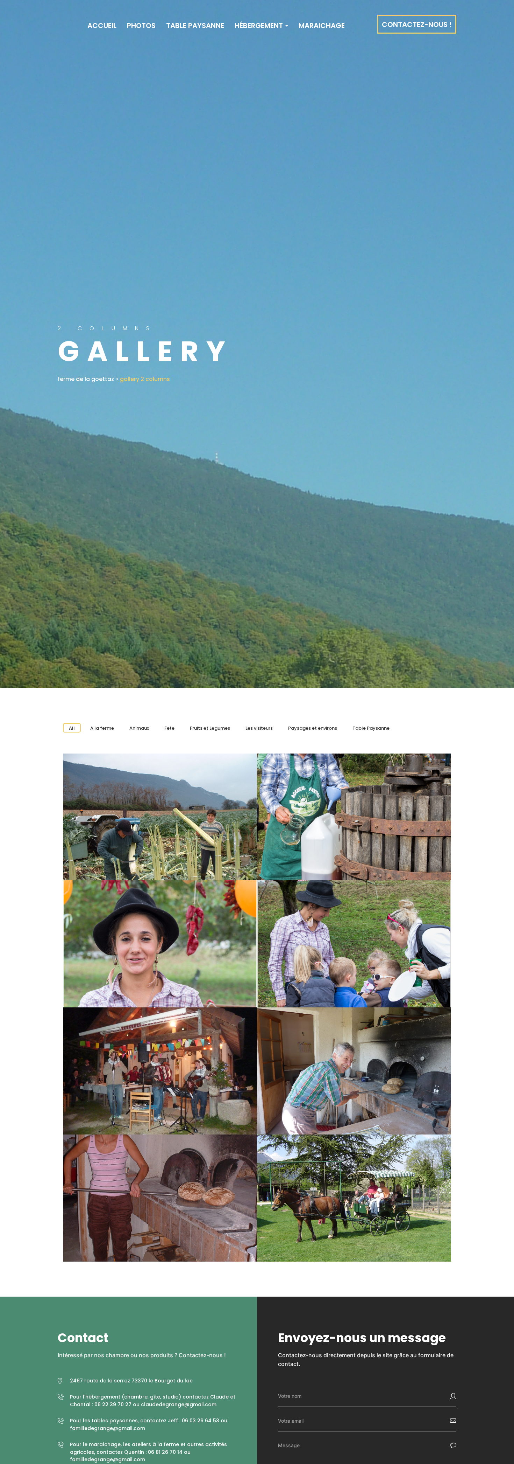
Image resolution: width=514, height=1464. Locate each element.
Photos (141, 25)
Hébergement (260, 25)
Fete (169, 728)
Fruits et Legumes (210, 728)
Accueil (101, 25)
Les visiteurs (259, 728)
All (72, 728)
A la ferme (102, 728)
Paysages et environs (312, 728)
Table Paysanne (195, 25)
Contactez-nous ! (417, 24)
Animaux (139, 728)
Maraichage (322, 25)
